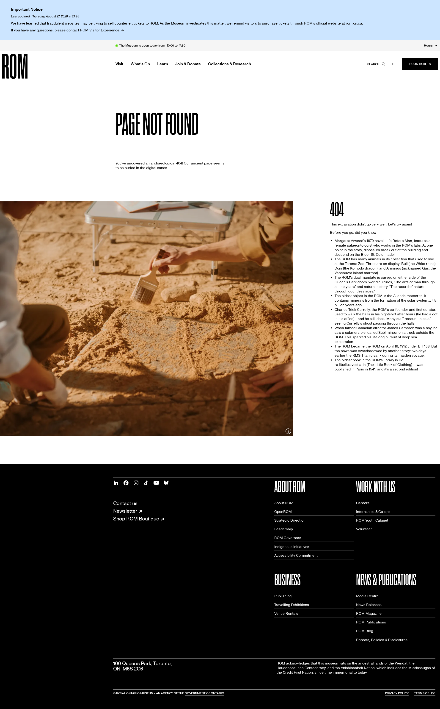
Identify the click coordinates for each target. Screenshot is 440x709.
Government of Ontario (204, 693)
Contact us (125, 503)
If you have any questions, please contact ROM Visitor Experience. (65, 30)
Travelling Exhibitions (291, 605)
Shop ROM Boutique (136, 519)
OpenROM (283, 511)
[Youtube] (156, 483)
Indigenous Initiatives (291, 547)
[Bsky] (166, 483)
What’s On (140, 64)
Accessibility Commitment (296, 555)
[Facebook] (126, 483)
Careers (362, 503)
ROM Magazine (369, 613)
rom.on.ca (354, 23)
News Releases (369, 605)
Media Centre (367, 596)
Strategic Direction (289, 520)
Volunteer (364, 529)
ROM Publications (371, 622)
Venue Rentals (286, 613)
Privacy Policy (397, 693)
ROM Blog (364, 631)
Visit (119, 64)
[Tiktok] (146, 483)
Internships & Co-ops (373, 511)
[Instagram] (136, 483)
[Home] (25, 66)
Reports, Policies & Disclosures (381, 640)
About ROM (283, 503)
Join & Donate (188, 64)
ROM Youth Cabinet (372, 520)
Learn (162, 64)
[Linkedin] (116, 483)
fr (394, 64)
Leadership (283, 529)
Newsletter (125, 511)
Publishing (283, 596)
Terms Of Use (424, 693)
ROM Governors (287, 538)
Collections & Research (229, 64)
